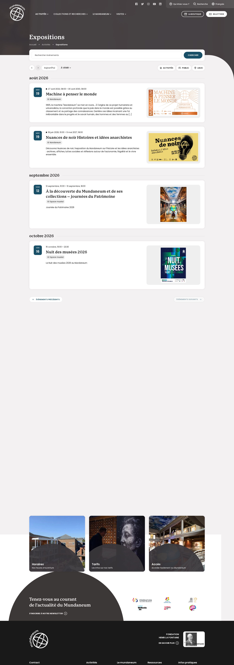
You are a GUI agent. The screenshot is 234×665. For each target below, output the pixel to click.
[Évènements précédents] (31, 67)
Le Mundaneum (101, 14)
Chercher (193, 55)
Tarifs (96, 564)
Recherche (202, 4)
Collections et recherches (69, 14)
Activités (40, 14)
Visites (120, 14)
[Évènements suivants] (38, 67)
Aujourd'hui (49, 67)
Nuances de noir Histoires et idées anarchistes (89, 138)
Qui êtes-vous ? (181, 4)
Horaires (38, 564)
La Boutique (194, 14)
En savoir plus (167, 643)
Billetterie (218, 14)
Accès (156, 564)
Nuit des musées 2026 (66, 252)
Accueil (32, 44)
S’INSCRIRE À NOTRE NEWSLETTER (46, 613)
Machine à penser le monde (71, 94)
